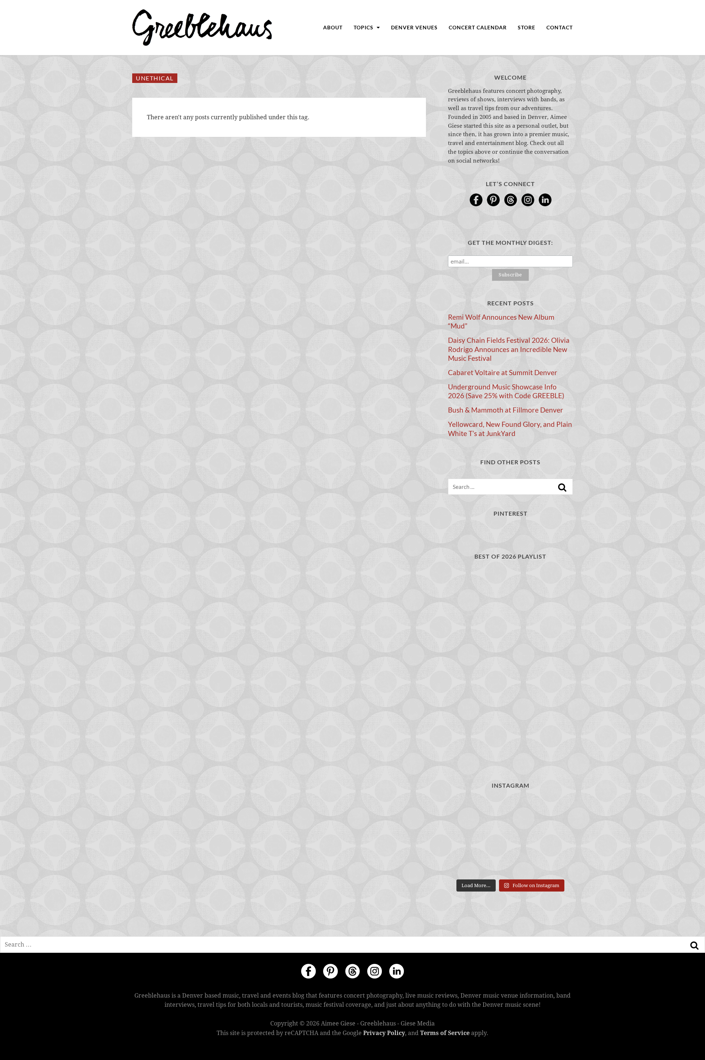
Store (526, 27)
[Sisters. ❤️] (467, 810)
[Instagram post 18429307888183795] (553, 810)
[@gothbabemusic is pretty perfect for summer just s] (510, 836)
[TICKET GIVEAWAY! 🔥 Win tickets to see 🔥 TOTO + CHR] (553, 836)
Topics (364, 27)
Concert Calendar (478, 27)
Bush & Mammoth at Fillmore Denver (505, 410)
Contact (559, 27)
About (333, 27)
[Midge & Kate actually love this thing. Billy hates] (510, 810)
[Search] (562, 487)
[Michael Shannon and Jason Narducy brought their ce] (510, 862)
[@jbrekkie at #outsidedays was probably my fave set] (467, 862)
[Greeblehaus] (202, 27)
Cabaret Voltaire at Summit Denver (502, 373)
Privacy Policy (384, 1033)
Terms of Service (445, 1033)
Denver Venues (414, 27)
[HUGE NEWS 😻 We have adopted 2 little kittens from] (467, 836)
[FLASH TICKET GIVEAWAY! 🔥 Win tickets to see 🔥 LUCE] (553, 862)
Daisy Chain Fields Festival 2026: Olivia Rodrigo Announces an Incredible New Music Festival (509, 349)
